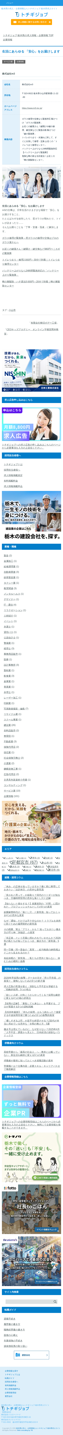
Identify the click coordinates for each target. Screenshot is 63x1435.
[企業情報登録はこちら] (31, 1119)
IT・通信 (8, 605)
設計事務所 (10, 665)
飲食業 (7, 676)
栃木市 (15, 866)
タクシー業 (10, 583)
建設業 (7, 725)
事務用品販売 (11, 654)
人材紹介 (8, 615)
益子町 (27, 867)
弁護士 (7, 626)
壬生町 (48, 858)
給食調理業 (10, 566)
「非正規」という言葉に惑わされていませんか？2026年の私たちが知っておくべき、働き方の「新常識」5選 (32, 941)
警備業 (7, 643)
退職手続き (10, 1319)
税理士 (7, 648)
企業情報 (20, 62)
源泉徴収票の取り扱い (15, 1346)
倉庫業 (7, 681)
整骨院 (7, 736)
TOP (30, 35)
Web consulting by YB (25, 1430)
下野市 (35, 858)
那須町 (27, 870)
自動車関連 (10, 572)
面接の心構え (11, 1335)
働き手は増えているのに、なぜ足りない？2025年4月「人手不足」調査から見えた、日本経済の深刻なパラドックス (32, 1032)
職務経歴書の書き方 (14, 1329)
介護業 (7, 763)
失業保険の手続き (13, 1340)
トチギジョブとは (13, 464)
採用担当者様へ (12, 470)
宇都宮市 (25, 862)
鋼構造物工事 (11, 769)
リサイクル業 (11, 714)
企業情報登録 (10, 1393)
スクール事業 (11, 719)
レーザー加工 (11, 698)
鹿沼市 (54, 869)
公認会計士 (10, 637)
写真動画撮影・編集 (14, 708)
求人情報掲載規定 (13, 475)
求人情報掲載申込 (13, 486)
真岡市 (39, 867)
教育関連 (8, 588)
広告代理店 (10, 774)
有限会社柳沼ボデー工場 (44, 323)
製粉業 (7, 670)
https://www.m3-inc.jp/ (32, 108)
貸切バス (8, 632)
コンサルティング (13, 785)
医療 (6, 659)
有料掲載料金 (11, 481)
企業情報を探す (11, 1371)
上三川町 (21, 858)
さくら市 (8, 858)
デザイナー (10, 599)
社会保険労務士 (12, 758)
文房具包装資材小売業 (15, 780)
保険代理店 (10, 747)
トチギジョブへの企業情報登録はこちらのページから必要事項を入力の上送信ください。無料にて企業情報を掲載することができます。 (31, 1124)
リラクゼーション (13, 610)
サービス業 (8, 62)
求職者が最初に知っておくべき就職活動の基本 (28, 1060)
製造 (6, 555)
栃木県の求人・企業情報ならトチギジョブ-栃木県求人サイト (38, 1428)
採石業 (7, 752)
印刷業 (7, 703)
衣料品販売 (10, 730)
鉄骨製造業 (10, 577)
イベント (8, 621)
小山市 (12, 310)
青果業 (7, 687)
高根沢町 (39, 870)
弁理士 (7, 692)
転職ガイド (9, 1378)
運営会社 (8, 1396)
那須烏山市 (14, 870)
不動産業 (8, 741)
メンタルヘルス (12, 594)
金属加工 (8, 561)
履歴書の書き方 (12, 1324)
